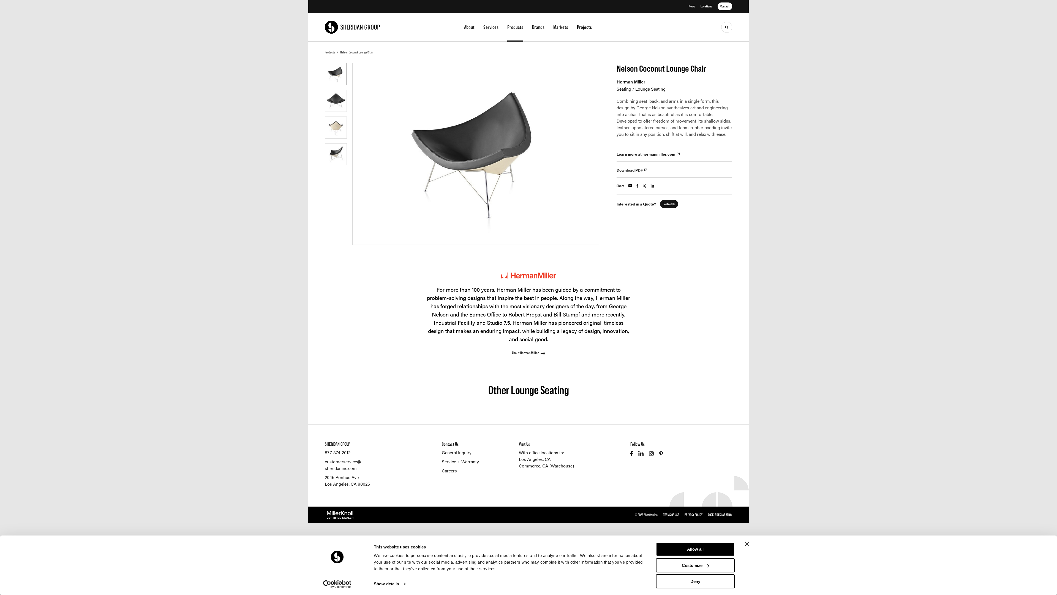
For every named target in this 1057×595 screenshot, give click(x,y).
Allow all (695, 549)
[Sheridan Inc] (352, 27)
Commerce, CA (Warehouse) (546, 466)
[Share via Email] (630, 185)
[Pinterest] (661, 453)
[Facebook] (631, 453)
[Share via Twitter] (644, 186)
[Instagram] (651, 453)
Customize (692, 565)
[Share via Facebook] (637, 186)
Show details (386, 584)
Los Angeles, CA (535, 459)
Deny (695, 581)
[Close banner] (747, 544)
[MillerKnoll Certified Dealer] (340, 515)
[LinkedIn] (641, 453)
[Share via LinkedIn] (652, 186)
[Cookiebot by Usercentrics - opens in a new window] (337, 584)
